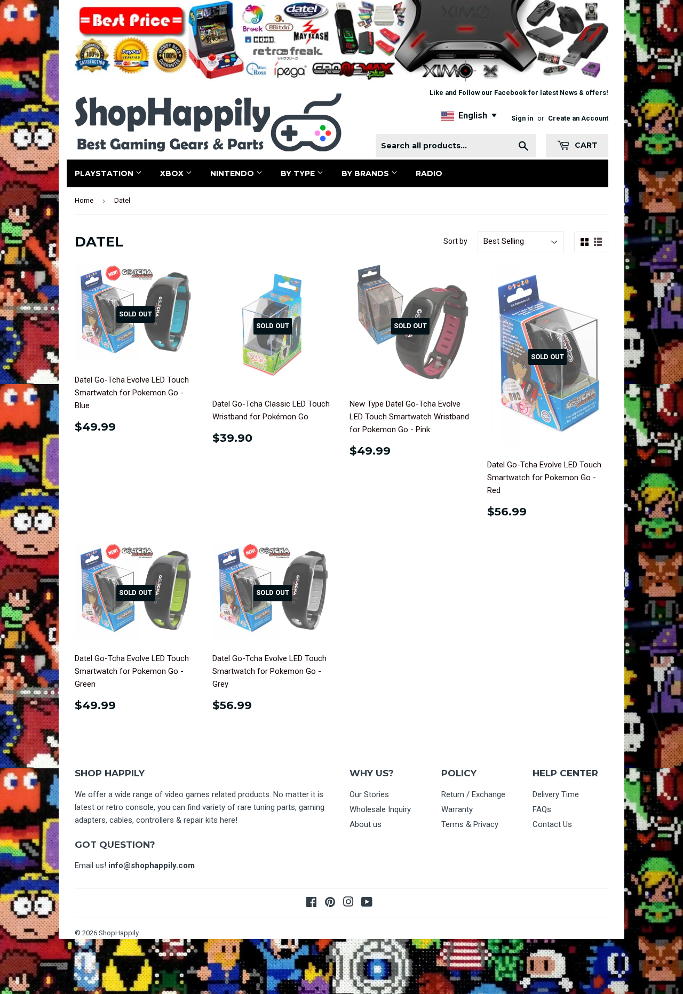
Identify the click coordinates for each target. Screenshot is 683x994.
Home (84, 200)
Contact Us (552, 824)
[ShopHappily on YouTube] (366, 903)
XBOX (173, 173)
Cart (585, 145)
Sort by (455, 241)
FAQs (542, 809)
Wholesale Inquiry (380, 809)
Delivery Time (556, 794)
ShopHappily (119, 933)
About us (366, 824)
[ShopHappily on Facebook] (311, 903)
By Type (299, 173)
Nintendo (233, 173)
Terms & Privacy (469, 824)
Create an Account (578, 118)
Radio (429, 173)
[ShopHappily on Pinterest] (330, 903)
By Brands (366, 173)
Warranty (457, 809)
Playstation (105, 173)
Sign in (522, 118)
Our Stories (369, 794)
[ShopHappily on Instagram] (348, 903)
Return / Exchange (473, 794)
